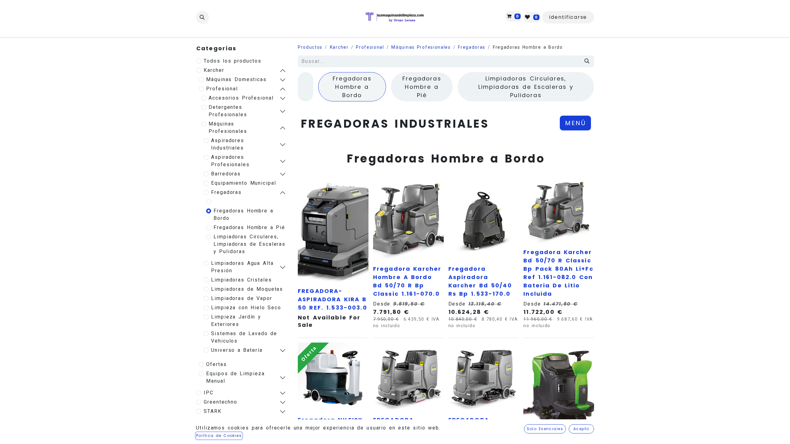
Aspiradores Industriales (227, 144)
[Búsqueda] (587, 61)
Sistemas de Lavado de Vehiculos (244, 337)
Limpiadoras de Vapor (241, 298)
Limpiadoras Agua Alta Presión (242, 266)
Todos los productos (232, 61)
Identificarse (568, 17)
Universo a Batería (237, 350)
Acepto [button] (581, 428)
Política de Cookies (219, 435)
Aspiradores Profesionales (230, 160)
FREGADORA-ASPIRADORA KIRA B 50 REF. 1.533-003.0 (332, 299)
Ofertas (216, 364)
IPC (209, 393)
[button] (202, 17)
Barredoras (226, 174)
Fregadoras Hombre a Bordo (243, 214)
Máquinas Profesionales (228, 127)
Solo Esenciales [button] (545, 428)
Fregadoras (226, 192)
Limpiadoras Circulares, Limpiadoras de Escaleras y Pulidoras (249, 244)
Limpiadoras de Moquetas (247, 289)
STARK (213, 411)
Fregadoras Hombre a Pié (249, 227)
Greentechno (220, 402)
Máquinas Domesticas (236, 79)
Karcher (214, 70)
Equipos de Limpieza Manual (235, 377)
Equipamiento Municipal (243, 183)
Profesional (222, 89)
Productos (310, 47)
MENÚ (575, 123)
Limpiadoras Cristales (241, 280)
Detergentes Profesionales (228, 110)
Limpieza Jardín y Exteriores (236, 320)
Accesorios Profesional (241, 98)
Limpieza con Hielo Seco (246, 307)
